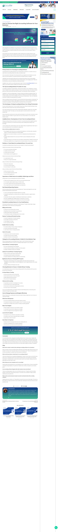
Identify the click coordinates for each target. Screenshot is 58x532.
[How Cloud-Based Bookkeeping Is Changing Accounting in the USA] (32, 411)
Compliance (21, 9)
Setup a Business (44, 62)
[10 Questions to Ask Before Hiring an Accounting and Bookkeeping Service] (8, 411)
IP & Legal (9, 9)
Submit (47, 53)
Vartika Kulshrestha (8, 26)
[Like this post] (21, 386)
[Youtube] (55, 2)
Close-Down (28, 9)
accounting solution (30, 83)
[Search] (55, 10)
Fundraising (15, 9)
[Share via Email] (26, 386)
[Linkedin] (52, 2)
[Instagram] (50, 2)
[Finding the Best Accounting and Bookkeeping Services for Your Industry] (20, 411)
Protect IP (43, 64)
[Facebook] (46, 2)
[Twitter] (48, 2)
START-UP (4, 9)
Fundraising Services (45, 72)
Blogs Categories (35, 9)
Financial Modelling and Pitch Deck (47, 70)
